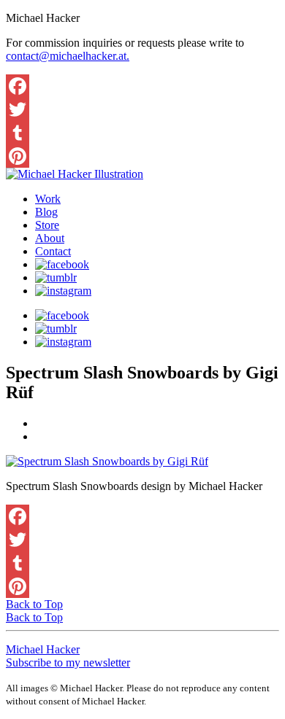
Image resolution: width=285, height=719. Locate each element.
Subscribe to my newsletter (68, 662)
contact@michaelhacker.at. (67, 56)
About (49, 238)
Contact (53, 251)
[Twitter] (142, 109)
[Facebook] (142, 86)
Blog (46, 212)
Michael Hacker (43, 649)
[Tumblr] (142, 132)
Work (48, 199)
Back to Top (34, 604)
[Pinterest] (142, 156)
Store (47, 225)
